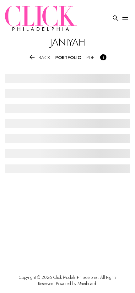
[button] (39, 57)
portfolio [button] (68, 57)
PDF (90, 57)
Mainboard (87, 283)
